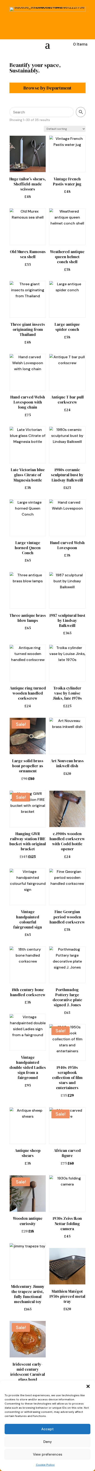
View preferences (47, 1454)
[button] (88, 1386)
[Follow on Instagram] (8, 44)
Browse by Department (47, 88)
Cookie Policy (45, 1465)
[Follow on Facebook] (19, 44)
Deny (47, 1441)
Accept (47, 1429)
